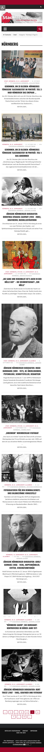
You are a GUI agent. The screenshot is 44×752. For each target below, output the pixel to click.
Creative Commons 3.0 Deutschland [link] (27, 743)
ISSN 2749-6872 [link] (21, 733)
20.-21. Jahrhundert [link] (22, 81)
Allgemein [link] (32, 361)
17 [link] (24, 717)
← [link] (5, 712)
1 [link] (10, 712)
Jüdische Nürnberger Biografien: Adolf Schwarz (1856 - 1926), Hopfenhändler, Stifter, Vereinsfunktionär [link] (22, 564)
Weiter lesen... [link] (22, 107)
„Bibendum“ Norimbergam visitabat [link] (22, 433)
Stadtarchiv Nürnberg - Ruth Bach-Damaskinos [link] (26, 487)
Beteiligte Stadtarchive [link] (12, 731)
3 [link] (21, 712)
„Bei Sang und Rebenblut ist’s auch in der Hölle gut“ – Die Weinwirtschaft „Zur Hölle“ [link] (22, 282)
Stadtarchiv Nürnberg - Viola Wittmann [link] (26, 83)
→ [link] (29, 717)
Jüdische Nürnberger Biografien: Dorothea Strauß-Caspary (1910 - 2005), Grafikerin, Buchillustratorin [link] (22, 216)
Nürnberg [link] (12, 81)
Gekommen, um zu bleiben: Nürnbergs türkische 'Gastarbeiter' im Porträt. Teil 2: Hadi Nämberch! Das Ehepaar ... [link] (22, 89)
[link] (2, 7)
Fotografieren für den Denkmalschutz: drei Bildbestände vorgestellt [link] (22, 492)
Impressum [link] (33, 731)
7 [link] (13, 717)
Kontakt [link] (25, 731)
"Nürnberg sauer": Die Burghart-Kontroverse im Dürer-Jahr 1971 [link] (22, 626)
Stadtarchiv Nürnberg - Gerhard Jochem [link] (22, 210)
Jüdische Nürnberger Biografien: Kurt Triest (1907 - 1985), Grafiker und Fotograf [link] (22, 691)
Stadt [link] (6, 81)
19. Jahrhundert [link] (28, 272)
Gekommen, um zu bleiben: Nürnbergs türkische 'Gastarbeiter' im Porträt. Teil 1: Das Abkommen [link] (22, 152)
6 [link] (37, 712)
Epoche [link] (20, 272)
